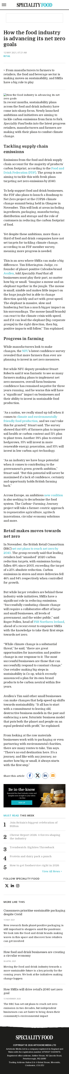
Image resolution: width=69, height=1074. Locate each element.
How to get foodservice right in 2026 (34, 865)
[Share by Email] (53, 776)
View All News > (52, 871)
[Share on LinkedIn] (45, 776)
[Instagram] (17, 885)
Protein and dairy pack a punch (30, 856)
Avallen (9, 273)
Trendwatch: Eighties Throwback (32, 847)
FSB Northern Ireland (49, 622)
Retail (7, 56)
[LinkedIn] (12, 885)
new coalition (53, 495)
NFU (25, 351)
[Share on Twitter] (37, 776)
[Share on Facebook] (30, 776)
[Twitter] (7, 885)
